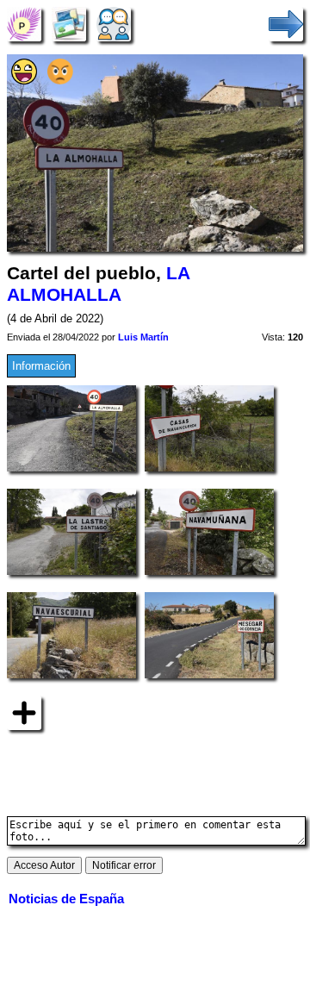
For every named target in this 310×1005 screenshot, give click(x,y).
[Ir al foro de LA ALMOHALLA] (113, 23)
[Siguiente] (286, 23)
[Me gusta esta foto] (24, 80)
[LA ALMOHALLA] (24, 23)
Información (41, 365)
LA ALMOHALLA (98, 284)
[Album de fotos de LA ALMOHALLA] (69, 23)
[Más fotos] (24, 712)
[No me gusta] (60, 80)
